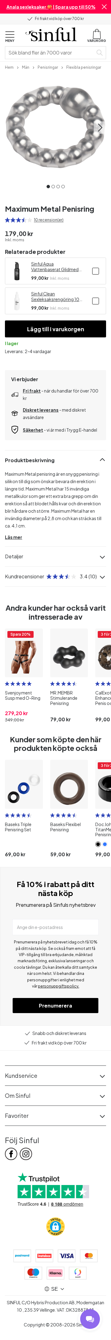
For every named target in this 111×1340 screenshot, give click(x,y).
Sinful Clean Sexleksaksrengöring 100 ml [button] (56, 296)
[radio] (7, 220)
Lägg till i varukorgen (55, 328)
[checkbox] (95, 271)
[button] (104, 6)
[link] (9, 67)
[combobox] (50, 53)
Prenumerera (55, 1005)
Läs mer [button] (13, 537)
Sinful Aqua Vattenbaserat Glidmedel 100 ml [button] (56, 266)
